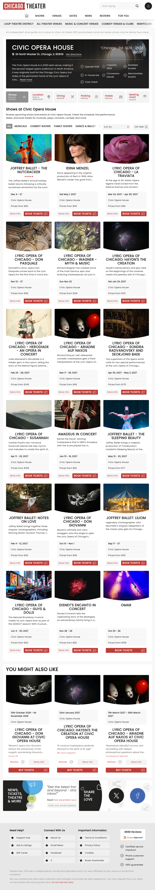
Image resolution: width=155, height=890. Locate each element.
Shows (39, 16)
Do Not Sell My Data (62, 882)
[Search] (138, 6)
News (88, 16)
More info (15, 213)
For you (123, 16)
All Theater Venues (49, 24)
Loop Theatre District (18, 24)
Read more (26, 79)
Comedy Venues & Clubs (118, 24)
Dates (73, 16)
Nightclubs (144, 24)
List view (139, 126)
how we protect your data (68, 799)
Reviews (105, 16)
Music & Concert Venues (81, 24)
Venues (57, 16)
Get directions (73, 54)
